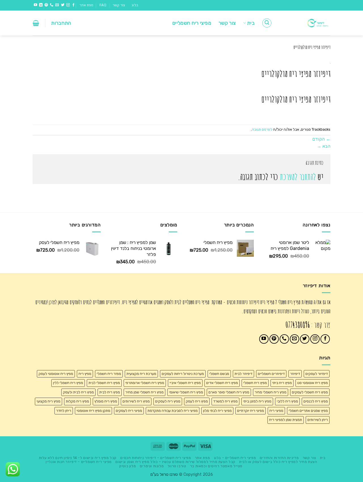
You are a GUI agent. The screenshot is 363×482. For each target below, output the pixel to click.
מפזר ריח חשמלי (109, 374)
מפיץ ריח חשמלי (255, 383)
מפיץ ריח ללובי (287, 401)
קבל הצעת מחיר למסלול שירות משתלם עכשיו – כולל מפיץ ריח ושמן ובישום (175, 462)
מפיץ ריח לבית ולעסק (78, 392)
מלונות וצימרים (152, 466)
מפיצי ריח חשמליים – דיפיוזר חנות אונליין (78, 462)
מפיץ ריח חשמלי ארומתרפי (144, 383)
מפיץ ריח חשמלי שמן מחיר (144, 392)
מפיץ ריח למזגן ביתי (257, 401)
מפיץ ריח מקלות (77, 401)
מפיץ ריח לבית (109, 392)
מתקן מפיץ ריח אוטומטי (93, 410)
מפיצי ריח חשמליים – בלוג (235, 458)
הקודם (321, 139)
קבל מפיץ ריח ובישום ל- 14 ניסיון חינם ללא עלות (78, 458)
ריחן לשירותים (317, 420)
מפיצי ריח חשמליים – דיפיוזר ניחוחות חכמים (155, 458)
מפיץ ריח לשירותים (136, 401)
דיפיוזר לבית (243, 374)
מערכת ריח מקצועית (141, 374)
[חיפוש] (266, 23)
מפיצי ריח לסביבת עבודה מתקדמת (172, 410)
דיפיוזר (295, 374)
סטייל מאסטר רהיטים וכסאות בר (216, 466)
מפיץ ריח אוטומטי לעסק (56, 374)
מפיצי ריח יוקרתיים (250, 410)
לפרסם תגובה (262, 129)
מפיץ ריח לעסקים (167, 401)
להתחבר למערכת (298, 176)
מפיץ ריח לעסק (197, 401)
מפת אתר (86, 5)
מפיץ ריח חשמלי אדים (222, 383)
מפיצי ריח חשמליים (191, 23)
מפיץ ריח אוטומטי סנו (312, 383)
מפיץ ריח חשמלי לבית (104, 383)
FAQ (103, 5)
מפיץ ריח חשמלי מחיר (270, 392)
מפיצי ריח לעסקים (129, 410)
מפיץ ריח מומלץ (105, 401)
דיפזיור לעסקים (316, 374)
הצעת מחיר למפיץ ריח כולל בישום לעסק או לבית (278, 462)
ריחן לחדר (63, 410)
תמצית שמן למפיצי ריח (285, 420)
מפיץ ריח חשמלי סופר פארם (228, 392)
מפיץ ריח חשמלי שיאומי (186, 392)
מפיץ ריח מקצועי (48, 401)
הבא (323, 146)
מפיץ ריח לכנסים (315, 401)
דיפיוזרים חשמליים (271, 374)
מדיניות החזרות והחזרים (279, 458)
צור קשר (119, 5)
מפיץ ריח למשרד (225, 401)
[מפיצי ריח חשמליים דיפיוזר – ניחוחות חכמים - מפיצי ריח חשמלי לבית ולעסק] (305, 23)
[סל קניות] (36, 23)
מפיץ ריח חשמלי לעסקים (310, 392)
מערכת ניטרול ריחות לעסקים (183, 374)
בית (251, 23)
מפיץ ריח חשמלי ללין (68, 383)
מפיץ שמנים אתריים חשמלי (308, 410)
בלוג (135, 5)
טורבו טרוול (177, 466)
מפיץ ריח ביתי (282, 383)
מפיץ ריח (85, 374)
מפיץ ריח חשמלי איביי (185, 383)
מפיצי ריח (276, 410)
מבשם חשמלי (219, 374)
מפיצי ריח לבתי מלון (217, 410)
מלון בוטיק (127, 466)
